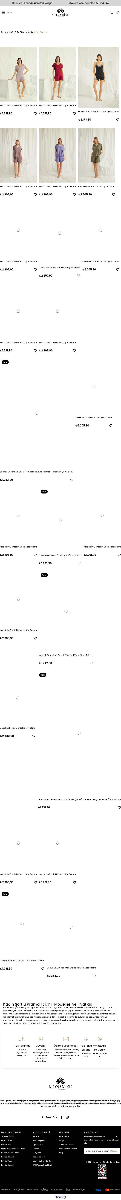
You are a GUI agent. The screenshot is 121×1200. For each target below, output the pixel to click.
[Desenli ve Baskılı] (60, 519)
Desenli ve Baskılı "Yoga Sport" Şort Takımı (60, 555)
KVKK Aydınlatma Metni (42, 1165)
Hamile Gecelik (7, 1165)
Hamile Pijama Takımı (10, 1153)
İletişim (62, 1140)
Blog (61, 1153)
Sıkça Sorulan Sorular (68, 1149)
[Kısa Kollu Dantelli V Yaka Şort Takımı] (18, 74)
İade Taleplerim (39, 1157)
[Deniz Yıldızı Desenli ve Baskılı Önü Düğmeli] (79, 733)
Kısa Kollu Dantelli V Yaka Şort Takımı (18, 105)
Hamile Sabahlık (8, 1161)
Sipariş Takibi (38, 1144)
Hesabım (36, 1136)
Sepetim (36, 1149)
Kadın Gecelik (6, 1144)
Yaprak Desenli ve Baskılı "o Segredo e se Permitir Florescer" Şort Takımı (36, 471)
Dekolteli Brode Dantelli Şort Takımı (17, 727)
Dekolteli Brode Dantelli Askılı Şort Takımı (98, 111)
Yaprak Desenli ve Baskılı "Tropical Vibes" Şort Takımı (65, 655)
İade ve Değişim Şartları (42, 1161)
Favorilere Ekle (35, 113)
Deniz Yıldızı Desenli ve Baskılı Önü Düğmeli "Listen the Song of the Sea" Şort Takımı (79, 799)
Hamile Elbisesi (7, 1157)
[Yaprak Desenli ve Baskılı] (36, 413)
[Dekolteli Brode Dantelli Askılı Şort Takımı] (98, 77)
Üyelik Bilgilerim (39, 1140)
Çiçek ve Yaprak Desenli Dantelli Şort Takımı (22, 960)
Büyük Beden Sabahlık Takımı (13, 1149)
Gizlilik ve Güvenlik (66, 1144)
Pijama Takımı (7, 1140)
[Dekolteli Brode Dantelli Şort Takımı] (17, 697)
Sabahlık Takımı (7, 1136)
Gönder (114, 1150)
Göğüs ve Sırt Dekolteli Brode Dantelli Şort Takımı (71, 967)
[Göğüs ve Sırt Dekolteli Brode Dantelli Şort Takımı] (71, 927)
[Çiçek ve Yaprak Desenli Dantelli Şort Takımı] (22, 923)
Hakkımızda (64, 1136)
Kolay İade (37, 1153)
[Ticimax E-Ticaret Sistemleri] (60, 1197)
